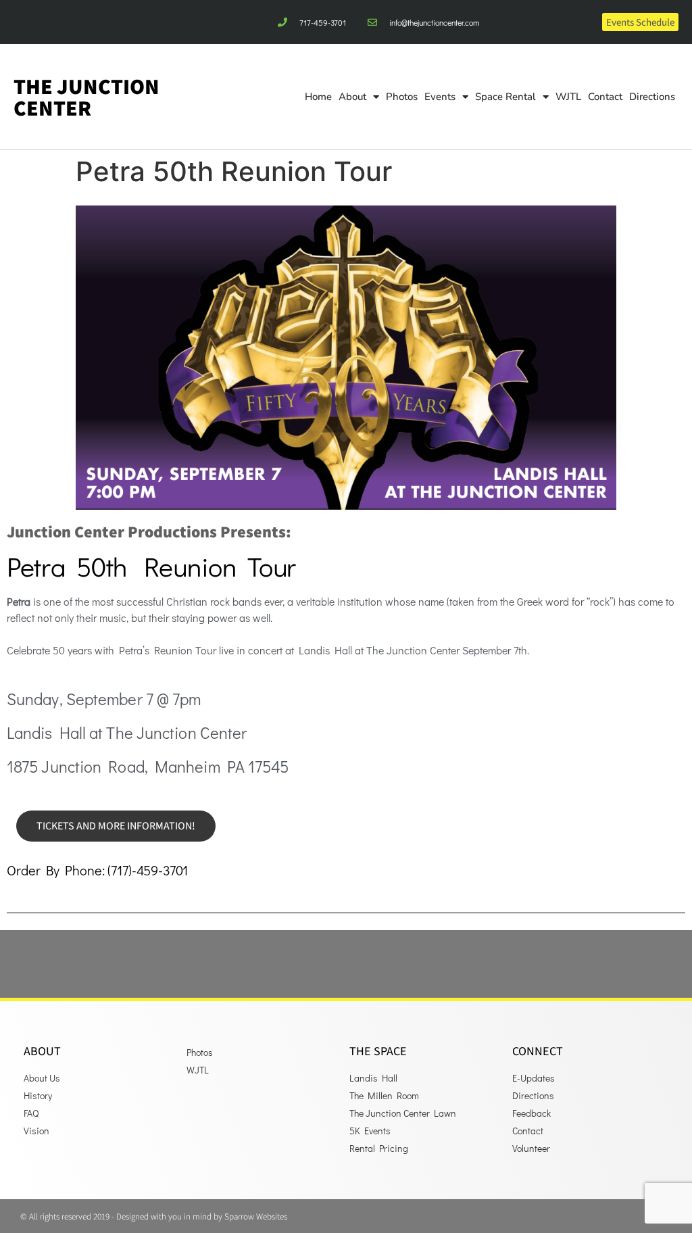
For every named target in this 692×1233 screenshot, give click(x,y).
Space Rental (505, 96)
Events (439, 96)
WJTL (568, 96)
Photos (402, 96)
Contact (605, 96)
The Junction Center (86, 97)
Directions (652, 96)
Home (318, 96)
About (352, 96)
